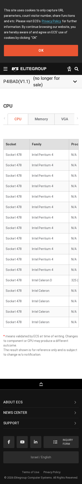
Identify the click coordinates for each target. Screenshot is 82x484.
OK (41, 50)
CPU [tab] (17, 119)
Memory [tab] (41, 119)
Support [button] (11, 423)
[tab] (41, 402)
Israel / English (41, 457)
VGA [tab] (64, 119)
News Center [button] (15, 413)
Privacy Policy (51, 21)
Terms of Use (30, 472)
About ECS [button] (13, 402)
